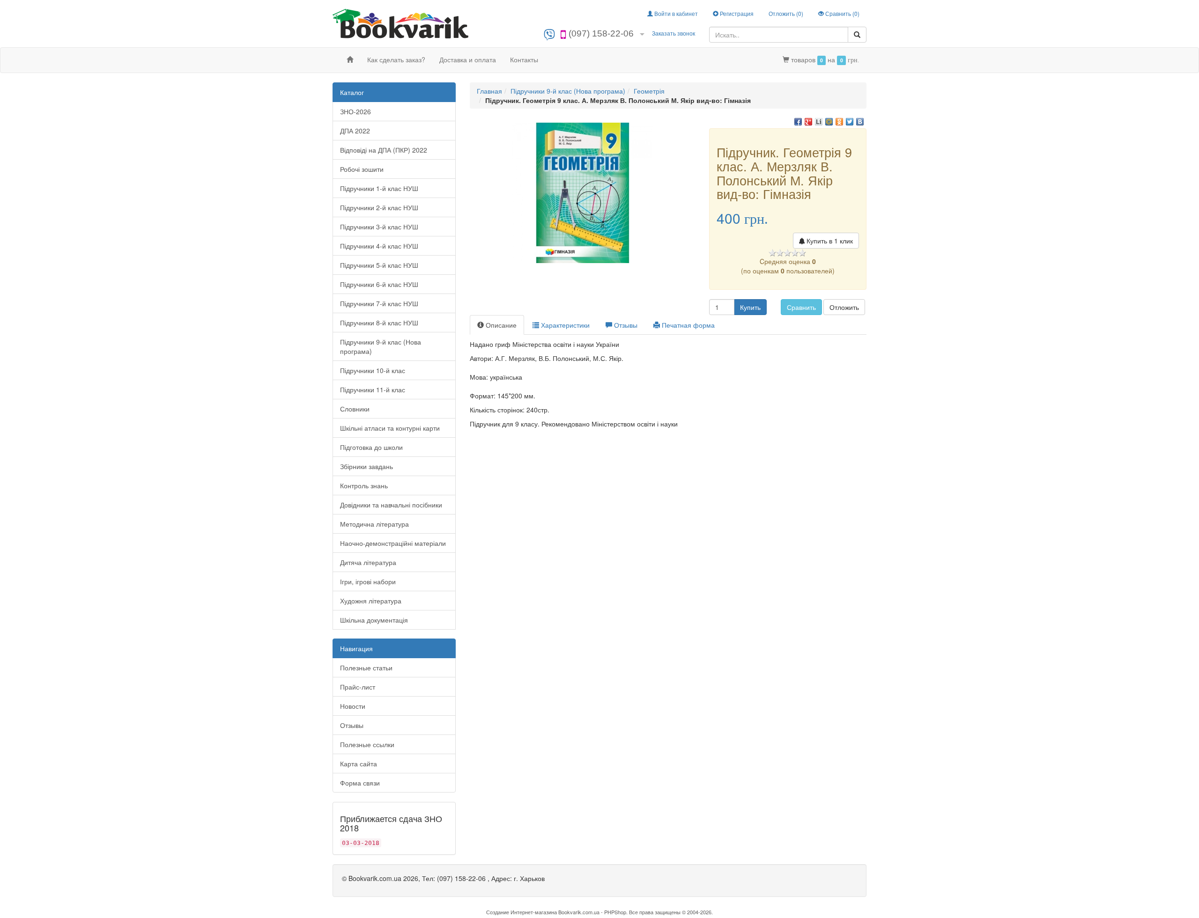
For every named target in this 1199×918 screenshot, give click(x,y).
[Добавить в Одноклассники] (839, 121)
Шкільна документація (374, 619)
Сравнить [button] (801, 307)
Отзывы (351, 725)
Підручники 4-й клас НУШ (379, 245)
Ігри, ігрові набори (368, 581)
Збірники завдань (366, 466)
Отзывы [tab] (624, 325)
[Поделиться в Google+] (808, 121)
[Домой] (350, 59)
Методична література (374, 524)
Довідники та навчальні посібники (391, 504)
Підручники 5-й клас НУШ (379, 265)
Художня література (370, 600)
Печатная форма (687, 325)
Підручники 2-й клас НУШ (379, 207)
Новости (352, 706)
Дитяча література (368, 562)
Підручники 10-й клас (372, 370)
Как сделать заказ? (396, 59)
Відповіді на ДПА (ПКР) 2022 (383, 149)
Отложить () (786, 13)
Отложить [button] (844, 307)
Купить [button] (750, 307)
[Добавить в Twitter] (849, 121)
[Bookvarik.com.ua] (400, 23)
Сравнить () (841, 13)
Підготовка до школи (371, 447)
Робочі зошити (362, 169)
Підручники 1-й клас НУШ (379, 188)
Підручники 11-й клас (372, 389)
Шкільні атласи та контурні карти (390, 428)
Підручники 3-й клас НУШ (379, 226)
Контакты (524, 59)
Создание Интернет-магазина (521, 912)
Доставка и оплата (467, 59)
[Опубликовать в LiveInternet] (818, 121)
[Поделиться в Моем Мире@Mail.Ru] (829, 121)
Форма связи (360, 782)
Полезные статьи (366, 667)
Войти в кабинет (675, 13)
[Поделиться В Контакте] (860, 121)
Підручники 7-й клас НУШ (379, 303)
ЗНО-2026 (355, 111)
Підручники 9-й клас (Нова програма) (380, 346)
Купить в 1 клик (829, 240)
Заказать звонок (673, 33)
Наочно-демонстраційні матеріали (393, 543)
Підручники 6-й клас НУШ (379, 284)
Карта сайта (358, 763)
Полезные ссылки (367, 744)
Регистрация (736, 13)
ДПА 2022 (355, 130)
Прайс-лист (357, 686)
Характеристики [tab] (564, 325)
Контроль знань (364, 485)
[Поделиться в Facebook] (798, 121)
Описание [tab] (500, 325)
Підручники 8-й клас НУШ (379, 322)
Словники (355, 408)
